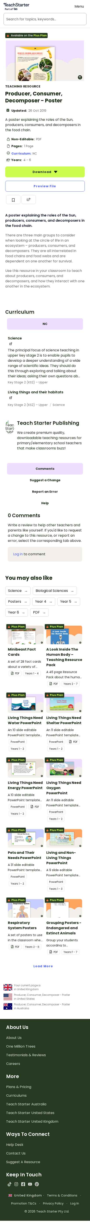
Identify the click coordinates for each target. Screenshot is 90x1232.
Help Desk (14, 1144)
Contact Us (16, 1153)
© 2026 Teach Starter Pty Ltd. (46, 1211)
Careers (13, 1063)
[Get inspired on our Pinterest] (36, 1184)
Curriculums (16, 1095)
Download (42, 172)
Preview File (45, 186)
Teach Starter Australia (26, 1104)
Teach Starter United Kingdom (32, 1121)
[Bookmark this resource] (13, 199)
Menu (79, 6)
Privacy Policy (53, 1203)
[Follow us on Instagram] (16, 1184)
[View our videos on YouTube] (30, 1184)
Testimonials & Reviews (26, 1055)
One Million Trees (20, 1046)
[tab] (45, 324)
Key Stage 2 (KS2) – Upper (28, 382)
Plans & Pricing (18, 1086)
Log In (74, 1203)
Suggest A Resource (23, 1161)
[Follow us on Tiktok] (9, 1184)
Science (59, 405)
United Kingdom (27, 1195)
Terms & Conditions (62, 1195)
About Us (14, 1037)
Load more (43, 966)
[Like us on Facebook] (23, 1184)
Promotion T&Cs (23, 1203)
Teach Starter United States (30, 1112)
